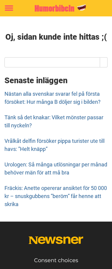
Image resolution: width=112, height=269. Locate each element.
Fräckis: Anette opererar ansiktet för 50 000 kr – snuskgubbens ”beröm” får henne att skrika (55, 196)
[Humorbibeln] (56, 8)
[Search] (104, 62)
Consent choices (56, 260)
